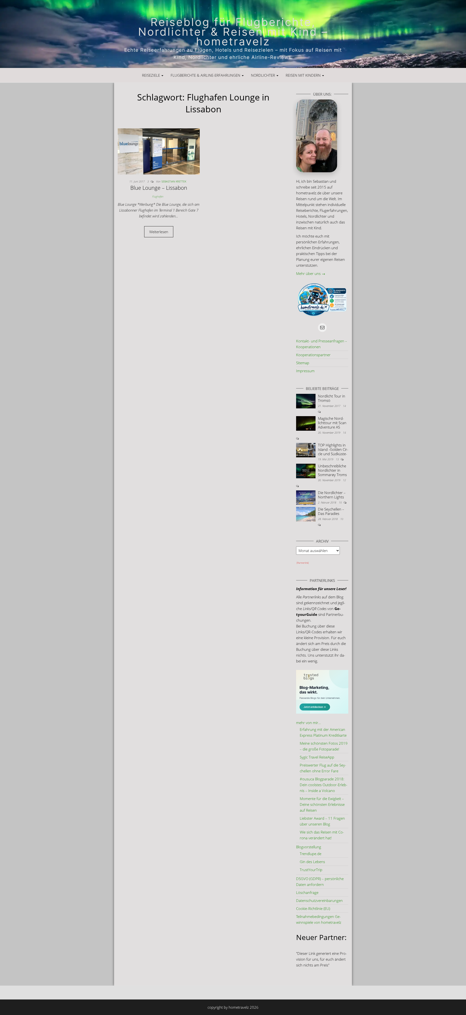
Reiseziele (151, 75)
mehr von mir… (308, 722)
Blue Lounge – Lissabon (158, 187)
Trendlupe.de (310, 853)
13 (338, 459)
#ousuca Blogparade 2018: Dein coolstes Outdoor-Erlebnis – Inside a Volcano (323, 784)
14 (344, 406)
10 (340, 502)
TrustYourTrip (311, 869)
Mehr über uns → (310, 273)
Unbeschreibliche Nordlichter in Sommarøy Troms (332, 470)
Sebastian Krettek (173, 181)
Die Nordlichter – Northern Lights (332, 494)
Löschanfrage (307, 892)
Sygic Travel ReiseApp (317, 757)
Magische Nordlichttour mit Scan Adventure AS (332, 422)
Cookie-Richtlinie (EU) (313, 908)
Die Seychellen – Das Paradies (331, 511)
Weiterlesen (158, 231)
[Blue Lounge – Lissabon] (159, 151)
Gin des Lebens (312, 861)
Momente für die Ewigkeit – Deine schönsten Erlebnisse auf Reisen (322, 804)
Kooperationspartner (313, 354)
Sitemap (302, 362)
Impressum (305, 370)
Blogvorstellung (308, 846)
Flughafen (157, 196)
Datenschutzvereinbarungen (319, 900)
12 (344, 480)
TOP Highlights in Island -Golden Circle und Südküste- (333, 449)
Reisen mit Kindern (304, 75)
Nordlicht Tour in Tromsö (331, 398)
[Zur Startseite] (233, 34)
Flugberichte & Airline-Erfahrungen (206, 75)
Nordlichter (263, 75)
